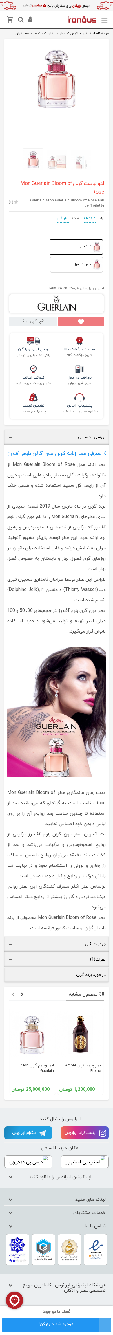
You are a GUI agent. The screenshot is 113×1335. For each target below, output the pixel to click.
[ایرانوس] (82, 19)
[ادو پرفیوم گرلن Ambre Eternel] (80, 1033)
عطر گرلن (62, 218)
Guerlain (89, 218)
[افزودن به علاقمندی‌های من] (81, 321)
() (11, 202)
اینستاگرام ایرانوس (81, 1133)
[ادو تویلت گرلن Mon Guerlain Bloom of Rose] (56, 110)
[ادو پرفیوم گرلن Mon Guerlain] (33, 1033)
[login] (29, 20)
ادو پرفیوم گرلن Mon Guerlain (37, 1068)
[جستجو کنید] (20, 20)
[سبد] (10, 21)
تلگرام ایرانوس (24, 1133)
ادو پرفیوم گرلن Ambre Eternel (83, 1068)
